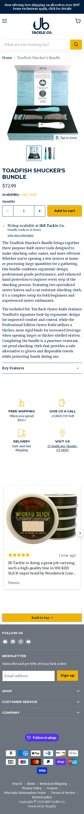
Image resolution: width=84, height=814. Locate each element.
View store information (21, 235)
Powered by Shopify (42, 806)
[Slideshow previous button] (3, 533)
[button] (34, 153)
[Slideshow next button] (80, 533)
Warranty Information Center (25, 793)
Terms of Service (63, 793)
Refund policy (42, 797)
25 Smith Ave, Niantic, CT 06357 (62, 448)
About (31, 784)
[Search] (76, 45)
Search (17, 784)
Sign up (68, 675)
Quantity (8, 201)
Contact (52, 788)
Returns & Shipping (53, 784)
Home (7, 58)
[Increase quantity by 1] (39, 211)
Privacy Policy (32, 788)
